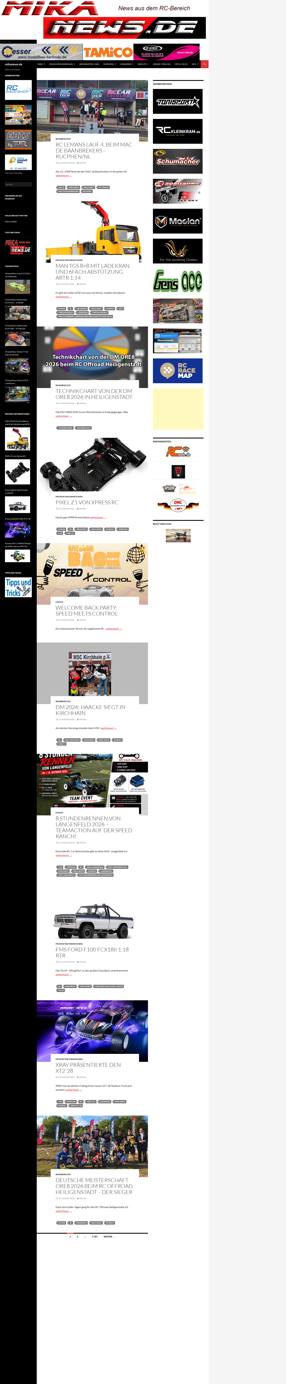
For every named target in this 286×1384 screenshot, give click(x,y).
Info (194, 64)
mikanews (74, 187)
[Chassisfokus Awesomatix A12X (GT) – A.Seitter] (17, 313)
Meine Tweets (11, 221)
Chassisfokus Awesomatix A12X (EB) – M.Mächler (16, 327)
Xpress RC (123, 529)
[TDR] (18, 139)
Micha (82, 163)
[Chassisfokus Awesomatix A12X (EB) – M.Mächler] (17, 339)
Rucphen (87, 191)
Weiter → (109, 1236)
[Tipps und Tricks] (18, 587)
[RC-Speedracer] (170, 488)
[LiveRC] (178, 471)
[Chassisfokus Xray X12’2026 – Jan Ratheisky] (17, 287)
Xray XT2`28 (76, 1105)
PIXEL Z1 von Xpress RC (87, 502)
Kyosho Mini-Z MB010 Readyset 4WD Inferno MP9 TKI (18, 545)
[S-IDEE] (166, 51)
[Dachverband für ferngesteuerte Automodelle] (178, 505)
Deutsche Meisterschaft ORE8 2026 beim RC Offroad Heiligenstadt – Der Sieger (94, 1186)
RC (71, 308)
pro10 (61, 187)
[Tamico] (108, 51)
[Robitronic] (178, 191)
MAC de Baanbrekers (68, 191)
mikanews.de (13, 64)
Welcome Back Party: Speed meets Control (87, 610)
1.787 (95, 1236)
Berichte (142, 64)
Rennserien (125, 64)
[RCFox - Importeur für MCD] (18, 114)
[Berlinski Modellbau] (41, 51)
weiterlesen (64, 175)
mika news (89, 187)
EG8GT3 (61, 744)
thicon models (65, 312)
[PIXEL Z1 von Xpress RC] (17, 471)
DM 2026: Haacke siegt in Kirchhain (90, 710)
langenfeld (106, 871)
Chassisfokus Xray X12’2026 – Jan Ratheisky (18, 275)
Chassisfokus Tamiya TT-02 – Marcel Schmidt (17, 353)
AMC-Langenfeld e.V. (117, 867)
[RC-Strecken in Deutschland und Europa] (187, 488)
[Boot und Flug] (178, 535)
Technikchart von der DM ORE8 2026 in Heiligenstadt (94, 394)
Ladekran (83, 312)
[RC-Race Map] (178, 370)
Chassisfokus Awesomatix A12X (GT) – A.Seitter (16, 301)
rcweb (61, 308)
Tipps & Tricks (181, 64)
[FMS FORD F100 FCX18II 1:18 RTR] (17, 504)
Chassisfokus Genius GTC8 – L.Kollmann (17, 382)
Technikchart (65, 428)
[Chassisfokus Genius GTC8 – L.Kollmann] (17, 395)
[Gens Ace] (178, 280)
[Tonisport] (178, 101)
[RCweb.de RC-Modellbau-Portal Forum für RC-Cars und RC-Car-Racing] (178, 453)
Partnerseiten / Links (89, 64)
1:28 (60, 533)
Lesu (121, 308)
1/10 (60, 867)
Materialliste (84, 428)
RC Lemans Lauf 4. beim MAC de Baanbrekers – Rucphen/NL (94, 150)
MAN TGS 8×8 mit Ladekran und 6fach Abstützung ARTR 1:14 (93, 271)
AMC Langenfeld (66, 875)
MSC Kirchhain (72, 740)
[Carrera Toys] (178, 310)
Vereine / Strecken (161, 64)
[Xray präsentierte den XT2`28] (17, 530)
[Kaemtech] (178, 250)
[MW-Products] (178, 220)
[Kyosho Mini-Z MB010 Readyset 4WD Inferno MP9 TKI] (17, 556)
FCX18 (61, 990)
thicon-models (99, 312)
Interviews (108, 64)
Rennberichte (63, 139)
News (40, 64)
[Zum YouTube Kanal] (18, 246)
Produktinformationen (61, 64)
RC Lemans (104, 187)
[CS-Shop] (178, 161)
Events (59, 602)
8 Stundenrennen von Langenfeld (95, 875)
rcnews (110, 308)
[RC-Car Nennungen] (178, 340)
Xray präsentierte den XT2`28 (88, 1067)
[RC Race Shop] (18, 89)
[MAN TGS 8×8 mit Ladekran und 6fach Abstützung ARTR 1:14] (17, 438)
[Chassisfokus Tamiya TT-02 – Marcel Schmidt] (17, 366)
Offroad (71, 867)
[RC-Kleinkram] (178, 131)
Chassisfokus (12, 266)
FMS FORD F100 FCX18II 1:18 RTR (92, 952)
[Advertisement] (178, 409)
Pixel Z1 (70, 533)
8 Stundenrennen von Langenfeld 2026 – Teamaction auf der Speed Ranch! (94, 827)
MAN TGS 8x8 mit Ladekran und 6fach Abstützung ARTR (85, 316)
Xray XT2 (91, 1102)
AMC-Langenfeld (95, 867)
